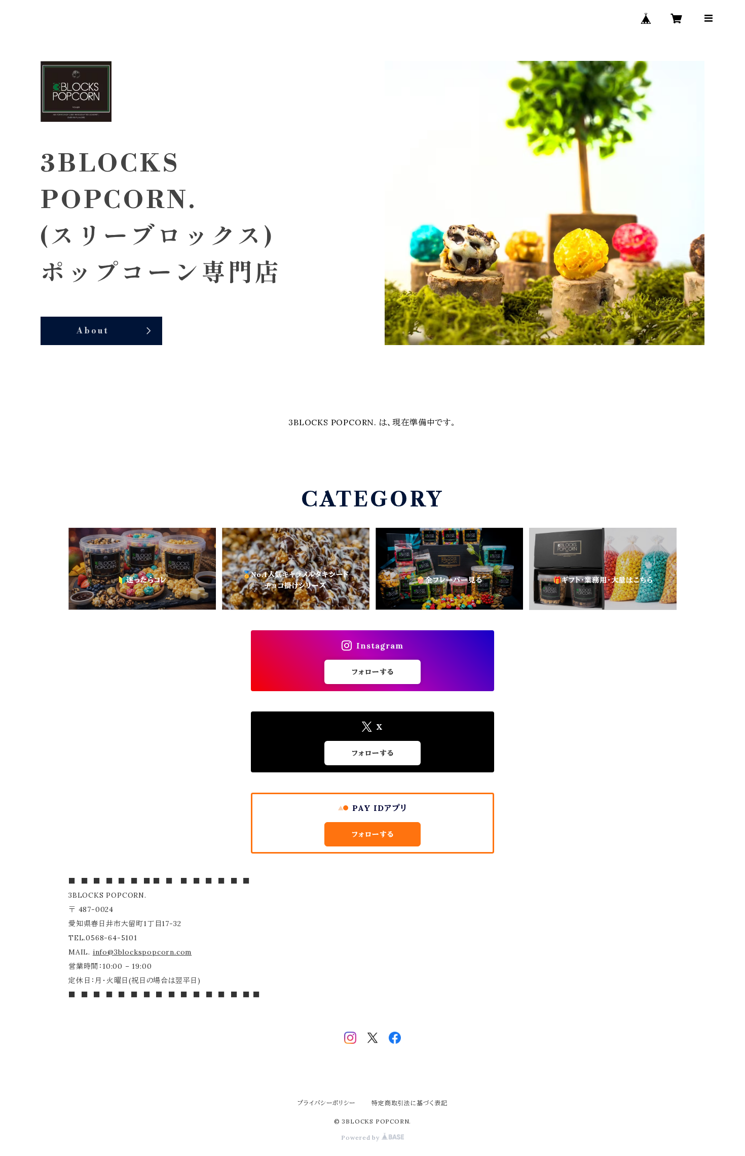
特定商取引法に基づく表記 (409, 1103)
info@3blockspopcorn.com (142, 952)
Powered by (361, 1137)
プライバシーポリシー (326, 1103)
